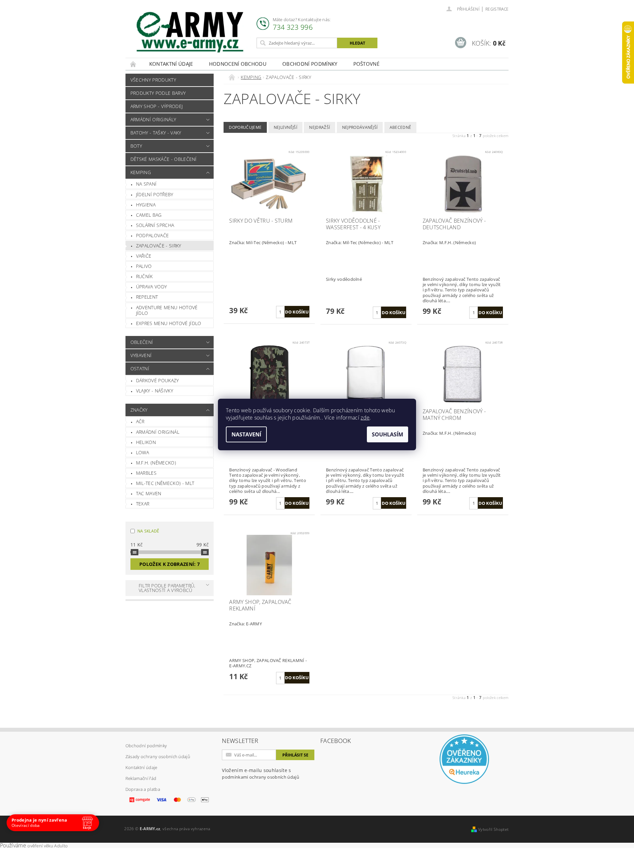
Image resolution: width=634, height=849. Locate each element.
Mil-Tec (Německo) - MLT (165, 483)
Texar (143, 503)
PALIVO (144, 266)
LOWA (142, 452)
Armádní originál (157, 432)
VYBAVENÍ (141, 355)
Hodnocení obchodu (237, 63)
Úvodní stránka (133, 64)
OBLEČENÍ (141, 342)
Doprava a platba (142, 789)
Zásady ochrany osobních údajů (157, 756)
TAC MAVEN (148, 493)
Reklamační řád (140, 778)
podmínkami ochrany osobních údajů (260, 777)
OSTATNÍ (139, 368)
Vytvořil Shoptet (493, 829)
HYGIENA (146, 205)
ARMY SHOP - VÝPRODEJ (156, 106)
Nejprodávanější (360, 127)
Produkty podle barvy (158, 93)
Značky (139, 410)
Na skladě (148, 531)
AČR (140, 421)
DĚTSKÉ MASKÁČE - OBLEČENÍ (163, 159)
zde (365, 417)
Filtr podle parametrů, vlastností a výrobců (167, 587)
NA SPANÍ (146, 184)
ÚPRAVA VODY (151, 286)
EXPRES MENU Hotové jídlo (168, 323)
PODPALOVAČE (152, 235)
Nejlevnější (286, 127)
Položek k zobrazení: (169, 564)
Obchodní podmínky (309, 63)
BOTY (136, 146)
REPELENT (147, 297)
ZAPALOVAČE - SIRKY (158, 245)
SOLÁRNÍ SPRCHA (155, 225)
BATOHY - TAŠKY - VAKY (155, 132)
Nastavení (246, 434)
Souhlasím (387, 434)
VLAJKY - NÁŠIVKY (154, 391)
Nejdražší (319, 127)
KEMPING (140, 172)
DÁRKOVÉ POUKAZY (157, 380)
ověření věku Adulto (47, 846)
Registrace (497, 9)
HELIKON (146, 442)
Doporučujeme (245, 127)
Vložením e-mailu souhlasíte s (260, 773)
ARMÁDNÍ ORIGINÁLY (153, 119)
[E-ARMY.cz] (190, 32)
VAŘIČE (144, 256)
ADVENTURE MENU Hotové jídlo (167, 310)
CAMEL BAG (149, 215)
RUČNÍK (144, 276)
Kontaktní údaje (171, 63)
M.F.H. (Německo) (156, 463)
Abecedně (400, 127)
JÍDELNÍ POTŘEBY (154, 194)
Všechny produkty (153, 80)
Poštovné (366, 63)
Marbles (146, 473)
